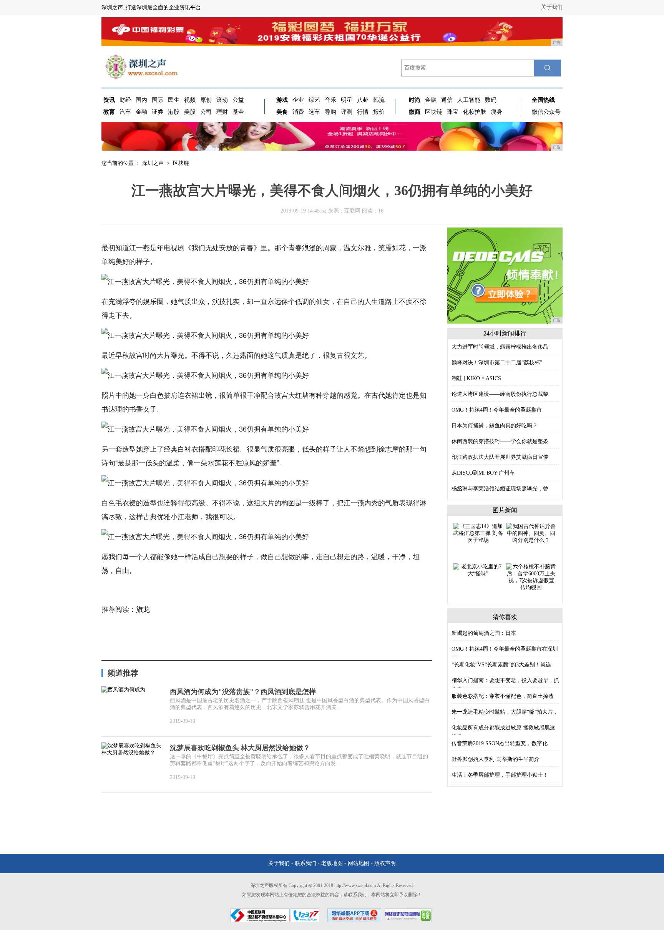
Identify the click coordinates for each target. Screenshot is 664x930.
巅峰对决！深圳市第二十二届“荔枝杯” (497, 362)
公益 (238, 100)
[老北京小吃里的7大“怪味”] (478, 570)
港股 (173, 112)
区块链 (433, 112)
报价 (379, 112)
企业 (298, 100)
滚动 (222, 100)
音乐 (330, 100)
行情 (363, 112)
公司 (206, 112)
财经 (125, 100)
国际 (157, 100)
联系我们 (305, 863)
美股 (190, 112)
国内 (141, 100)
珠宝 (452, 112)
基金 (238, 112)
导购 (330, 112)
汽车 (125, 112)
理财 (222, 112)
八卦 (363, 100)
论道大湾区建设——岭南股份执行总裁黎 (500, 394)
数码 (490, 100)
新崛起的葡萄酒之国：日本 (484, 633)
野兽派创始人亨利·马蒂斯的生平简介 (496, 759)
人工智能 (468, 100)
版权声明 (385, 863)
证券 (157, 112)
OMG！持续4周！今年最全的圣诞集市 (497, 410)
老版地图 (332, 863)
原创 (206, 100)
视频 (190, 100)
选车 (314, 112)
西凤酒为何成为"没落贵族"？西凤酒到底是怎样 (243, 692)
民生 (173, 100)
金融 (141, 112)
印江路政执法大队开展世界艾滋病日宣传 (500, 457)
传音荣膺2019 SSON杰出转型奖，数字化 (500, 743)
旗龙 (143, 609)
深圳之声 (153, 163)
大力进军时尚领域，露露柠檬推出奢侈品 (500, 347)
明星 (346, 100)
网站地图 (358, 863)
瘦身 (496, 112)
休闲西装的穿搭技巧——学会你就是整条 (500, 441)
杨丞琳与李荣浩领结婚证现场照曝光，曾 (500, 489)
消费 (298, 112)
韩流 (379, 100)
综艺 (314, 100)
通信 (447, 100)
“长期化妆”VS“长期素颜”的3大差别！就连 (501, 665)
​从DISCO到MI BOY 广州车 (483, 473)
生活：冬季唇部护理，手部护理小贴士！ (500, 775)
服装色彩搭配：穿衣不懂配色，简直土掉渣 (503, 696)
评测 (346, 112)
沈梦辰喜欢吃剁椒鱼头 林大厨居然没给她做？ (240, 748)
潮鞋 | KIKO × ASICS (476, 378)
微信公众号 (546, 112)
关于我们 (552, 7)
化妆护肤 (474, 112)
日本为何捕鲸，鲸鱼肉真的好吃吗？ (495, 425)
